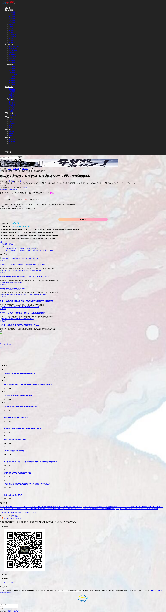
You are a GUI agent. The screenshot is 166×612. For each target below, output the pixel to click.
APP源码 (12, 135)
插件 (51, 507)
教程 (40, 507)
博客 (112, 507)
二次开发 (151, 507)
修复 (16, 509)
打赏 (109, 509)
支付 (146, 507)
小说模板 (12, 70)
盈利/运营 (12, 143)
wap (125, 507)
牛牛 (54, 507)
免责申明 (11, 512)
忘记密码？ (15, 611)
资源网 (108, 507)
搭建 (49, 509)
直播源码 (12, 18)
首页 (8, 8)
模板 (7, 507)
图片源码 (12, 20)
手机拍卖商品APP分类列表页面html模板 (17, 473)
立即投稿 (160, 590)
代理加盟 (8, 592)
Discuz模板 (12, 52)
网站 (100, 507)
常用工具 (12, 127)
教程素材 (10, 99)
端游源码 (12, 95)
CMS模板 (10, 44)
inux (81, 509)
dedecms (121, 507)
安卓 (58, 507)
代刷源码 (12, 30)
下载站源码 (13, 36)
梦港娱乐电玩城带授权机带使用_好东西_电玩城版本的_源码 (24, 277)
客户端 (53, 509)
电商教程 (12, 111)
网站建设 (12, 105)
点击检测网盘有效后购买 (8, 189)
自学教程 (12, 107)
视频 (19, 509)
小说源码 (12, 26)
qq (128, 509)
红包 (130, 509)
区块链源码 (13, 34)
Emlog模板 (12, 54)
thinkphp (82, 507)
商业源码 (10, 10)
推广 (21, 181)
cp (0, 244)
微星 (86, 509)
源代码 (101, 509)
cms (20, 507)
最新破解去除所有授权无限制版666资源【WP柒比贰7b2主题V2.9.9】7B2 (28, 384)
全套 (93, 507)
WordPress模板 (14, 46)
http (133, 509)
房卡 (10, 507)
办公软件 (12, 121)
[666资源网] (8, 4)
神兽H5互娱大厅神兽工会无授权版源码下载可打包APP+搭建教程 (26, 301)
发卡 (68, 509)
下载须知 (3, 512)
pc (56, 507)
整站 (115, 507)
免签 (35, 509)
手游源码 (12, 93)
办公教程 (12, 109)
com (155, 507)
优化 (153, 509)
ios (47, 509)
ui (130, 507)
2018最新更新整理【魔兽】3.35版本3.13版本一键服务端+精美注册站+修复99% (30, 462)
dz (79, 509)
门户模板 (12, 68)
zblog (118, 509)
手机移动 (12, 123)
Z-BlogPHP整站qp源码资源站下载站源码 (18, 395)
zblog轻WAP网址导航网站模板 (14, 451)
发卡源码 (12, 16)
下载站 (97, 507)
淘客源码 (12, 24)
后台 (147, 509)
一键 (28, 509)
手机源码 (8, 129)
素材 (93, 509)
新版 (150, 509)
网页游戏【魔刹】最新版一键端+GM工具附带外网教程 (22, 428)
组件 (86, 507)
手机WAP (12, 133)
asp (145, 509)
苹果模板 (12, 60)
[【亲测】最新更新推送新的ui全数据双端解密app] (17, 319)
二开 (135, 507)
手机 (161, 507)
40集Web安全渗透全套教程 (13, 495)
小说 (83, 509)
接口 (56, 509)
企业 (142, 509)
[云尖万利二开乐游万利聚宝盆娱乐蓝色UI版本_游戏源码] (19, 258)
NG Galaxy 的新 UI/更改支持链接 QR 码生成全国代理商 (22, 313)
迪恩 (125, 509)
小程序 (11, 131)
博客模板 (12, 83)
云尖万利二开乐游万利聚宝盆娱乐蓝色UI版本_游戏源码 (22, 264)
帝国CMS (12, 58)
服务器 (122, 509)
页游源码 (12, 97)
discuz (17, 507)
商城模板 (12, 77)
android (75, 509)
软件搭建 (12, 103)
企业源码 (12, 28)
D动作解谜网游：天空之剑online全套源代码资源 (20, 406)
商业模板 (12, 66)
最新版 (9, 509)
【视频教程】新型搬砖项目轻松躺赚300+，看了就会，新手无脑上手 (27, 484)
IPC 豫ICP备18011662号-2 (12, 518)
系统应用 (12, 119)
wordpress (25, 507)
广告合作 (34, 512)
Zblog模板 (12, 56)
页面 (25, 509)
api (115, 509)
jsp (66, 509)
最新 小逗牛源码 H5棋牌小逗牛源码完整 (17, 417)
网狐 (132, 507)
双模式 (106, 509)
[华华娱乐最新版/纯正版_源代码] (11, 282)
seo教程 (11, 101)
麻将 (128, 507)
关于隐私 (18, 512)
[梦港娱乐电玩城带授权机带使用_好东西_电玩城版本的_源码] (21, 270)
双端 (32, 507)
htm (72, 507)
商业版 (44, 507)
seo (1, 509)
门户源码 (12, 22)
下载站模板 (13, 75)
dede (61, 507)
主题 (143, 507)
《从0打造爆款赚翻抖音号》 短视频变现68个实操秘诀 (18, 248)
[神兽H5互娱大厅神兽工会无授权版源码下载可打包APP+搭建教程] (23, 294)
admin (104, 507)
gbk (118, 507)
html (29, 507)
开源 (90, 507)
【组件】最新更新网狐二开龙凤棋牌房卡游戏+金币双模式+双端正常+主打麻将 (26, 250)
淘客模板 (12, 73)
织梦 (37, 507)
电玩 (44, 509)
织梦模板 (10, 64)
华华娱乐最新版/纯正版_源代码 (12, 289)
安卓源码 (12, 40)
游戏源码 (10, 87)
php (35, 507)
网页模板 (12, 62)
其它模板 (12, 85)
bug (3, 509)
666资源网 (15, 516)
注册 (9, 611)
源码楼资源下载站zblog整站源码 (15, 439)
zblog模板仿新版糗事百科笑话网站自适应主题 (19, 373)
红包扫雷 (12, 91)
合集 (138, 509)
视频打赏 (12, 42)
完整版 (139, 507)
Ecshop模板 (13, 48)
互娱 (13, 509)
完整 (5, 509)
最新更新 (8, 244)
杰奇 (32, 509)
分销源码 (12, 32)
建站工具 (12, 125)
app (13, 507)
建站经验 (12, 141)
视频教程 (76, 507)
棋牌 (4, 507)
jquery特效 (12, 115)
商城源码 (12, 12)
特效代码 (10, 113)
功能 (113, 509)
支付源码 (12, 14)
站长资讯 (8, 137)
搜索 (20, 157)
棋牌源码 (12, 89)
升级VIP (24, 187)
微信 (48, 507)
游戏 (12, 244)
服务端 (68, 507)
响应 (59, 509)
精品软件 (10, 117)
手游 (89, 509)
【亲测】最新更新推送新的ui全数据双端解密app (19, 325)
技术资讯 (12, 139)
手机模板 (12, 79)
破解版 (97, 509)
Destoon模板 (13, 50)
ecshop (63, 509)
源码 (1, 507)
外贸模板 (12, 81)
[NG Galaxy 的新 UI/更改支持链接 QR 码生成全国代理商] (19, 307)
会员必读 (26, 512)
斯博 (3, 244)
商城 (158, 507)
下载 (22, 509)
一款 (135, 509)
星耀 (156, 509)
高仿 (71, 509)
